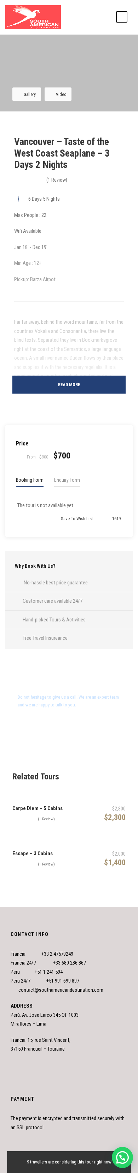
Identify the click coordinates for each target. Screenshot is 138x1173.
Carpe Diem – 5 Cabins (37, 808)
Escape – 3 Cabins (32, 853)
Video (61, 94)
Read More (69, 384)
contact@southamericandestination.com (60, 990)
